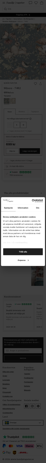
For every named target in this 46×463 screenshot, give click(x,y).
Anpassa (22, 260)
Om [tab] (37, 208)
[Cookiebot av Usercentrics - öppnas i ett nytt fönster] (32, 200)
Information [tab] (23, 208)
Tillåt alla (23, 252)
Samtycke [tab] (8, 208)
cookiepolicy (21, 242)
